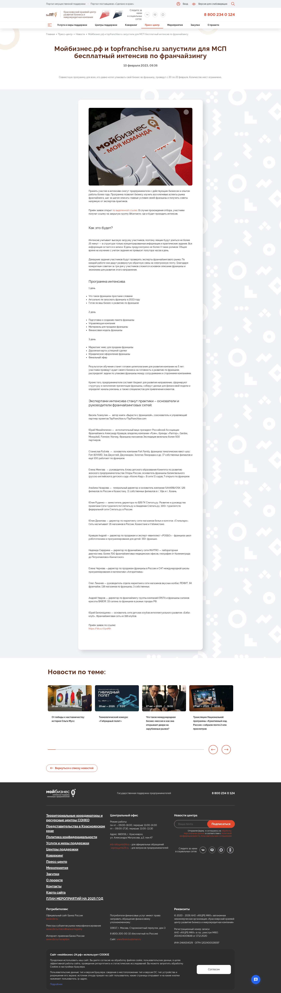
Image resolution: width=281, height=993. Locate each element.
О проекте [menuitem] (213, 25)
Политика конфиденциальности (71, 837)
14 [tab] (153, 749)
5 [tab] (83, 749)
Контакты (53, 886)
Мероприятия (57, 868)
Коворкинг (54, 855)
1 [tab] (52, 749)
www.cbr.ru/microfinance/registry (64, 929)
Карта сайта (56, 892)
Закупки (52, 874)
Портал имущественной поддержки (65, 4)
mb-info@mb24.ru (119, 844)
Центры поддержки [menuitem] (106, 25)
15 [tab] (161, 749)
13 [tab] (145, 749)
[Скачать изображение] (186, 112)
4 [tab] (75, 749)
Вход (185, 4)
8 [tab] (106, 749)
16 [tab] (169, 749)
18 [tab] (184, 749)
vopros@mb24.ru (120, 848)
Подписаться (221, 824)
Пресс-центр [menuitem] (152, 25)
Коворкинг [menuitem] (131, 25)
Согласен (214, 969)
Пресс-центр (65, 34)
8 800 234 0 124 (219, 14)
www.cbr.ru (52, 919)
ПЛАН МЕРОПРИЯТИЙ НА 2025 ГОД (74, 899)
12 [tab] (137, 749)
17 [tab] (177, 749)
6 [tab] (91, 749)
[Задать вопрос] (255, 979)
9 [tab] (114, 749)
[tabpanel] (69, 709)
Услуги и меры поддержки (67, 843)
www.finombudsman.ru (129, 939)
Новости (80, 34)
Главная (50, 34)
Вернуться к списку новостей (74, 768)
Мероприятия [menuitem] (175, 25)
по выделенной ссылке (125, 210)
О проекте (54, 880)
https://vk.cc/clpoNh (100, 628)
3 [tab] (67, 749)
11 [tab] (130, 749)
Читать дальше (60, 728)
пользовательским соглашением (216, 836)
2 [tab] (59, 749)
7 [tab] (98, 749)
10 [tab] (122, 749)
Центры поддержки (62, 849)
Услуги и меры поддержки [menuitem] (72, 25)
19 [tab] (192, 749)
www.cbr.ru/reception (57, 939)
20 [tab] (200, 749)
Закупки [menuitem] (195, 25)
